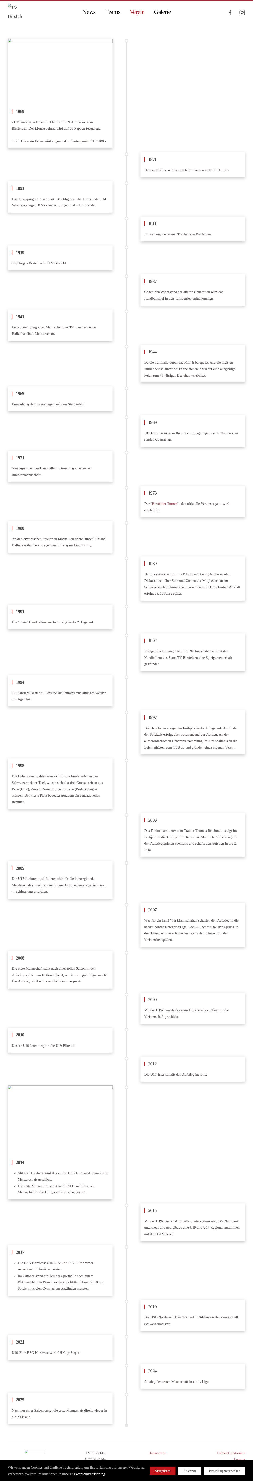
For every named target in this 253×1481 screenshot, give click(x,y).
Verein (137, 11)
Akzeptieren (162, 1471)
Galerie (162, 11)
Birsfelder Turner (164, 504)
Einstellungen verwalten (224, 1471)
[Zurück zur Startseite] (15, 12)
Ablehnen (189, 1471)
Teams (112, 11)
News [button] (88, 11)
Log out (239, 1459)
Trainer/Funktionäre (231, 1453)
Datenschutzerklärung (89, 1474)
